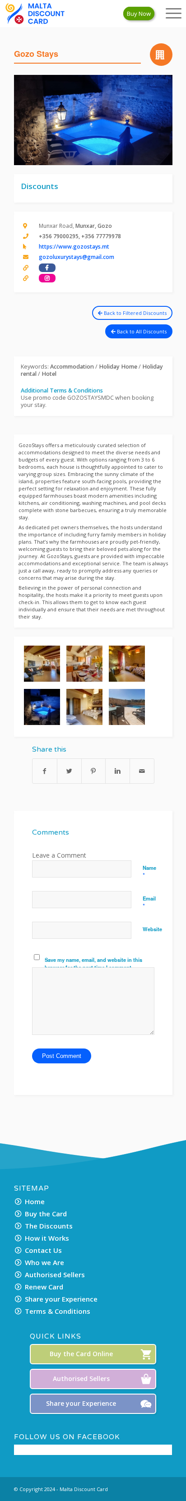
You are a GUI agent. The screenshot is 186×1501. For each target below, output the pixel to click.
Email (149, 902)
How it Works (47, 1237)
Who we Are (44, 1262)
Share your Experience (61, 1298)
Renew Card (44, 1286)
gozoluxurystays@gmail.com (76, 257)
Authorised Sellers (55, 1274)
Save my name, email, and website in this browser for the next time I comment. (93, 963)
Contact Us (43, 1250)
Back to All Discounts (141, 331)
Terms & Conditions (57, 1311)
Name (149, 871)
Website (152, 929)
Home (35, 1201)
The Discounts (49, 1225)
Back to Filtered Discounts (134, 312)
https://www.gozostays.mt (74, 246)
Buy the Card (46, 1213)
